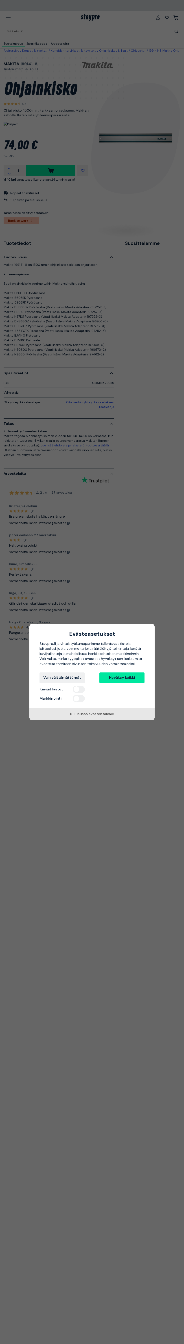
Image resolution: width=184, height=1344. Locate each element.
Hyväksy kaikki (122, 677)
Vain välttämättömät (62, 677)
